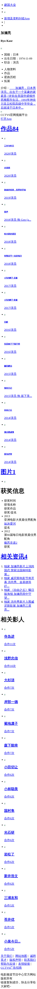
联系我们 (30, 959)
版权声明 (15, 959)
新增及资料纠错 (17, 18)
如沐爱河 (10, 523)
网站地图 (21, 955)
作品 (10, 128)
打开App (6, 118)
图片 (8, 472)
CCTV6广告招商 (11, 967)
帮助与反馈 (8, 963)
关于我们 (6, 955)
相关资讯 (14, 556)
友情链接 (24, 963)
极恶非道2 (10, 542)
